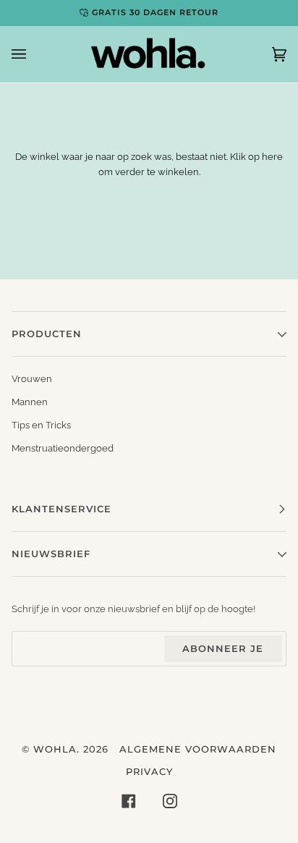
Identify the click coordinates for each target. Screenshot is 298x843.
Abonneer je (222, 648)
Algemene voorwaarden (197, 749)
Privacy (149, 771)
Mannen (30, 402)
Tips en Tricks (41, 425)
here (272, 156)
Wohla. (56, 749)
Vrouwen (32, 378)
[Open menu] (33, 54)
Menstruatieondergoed (63, 448)
